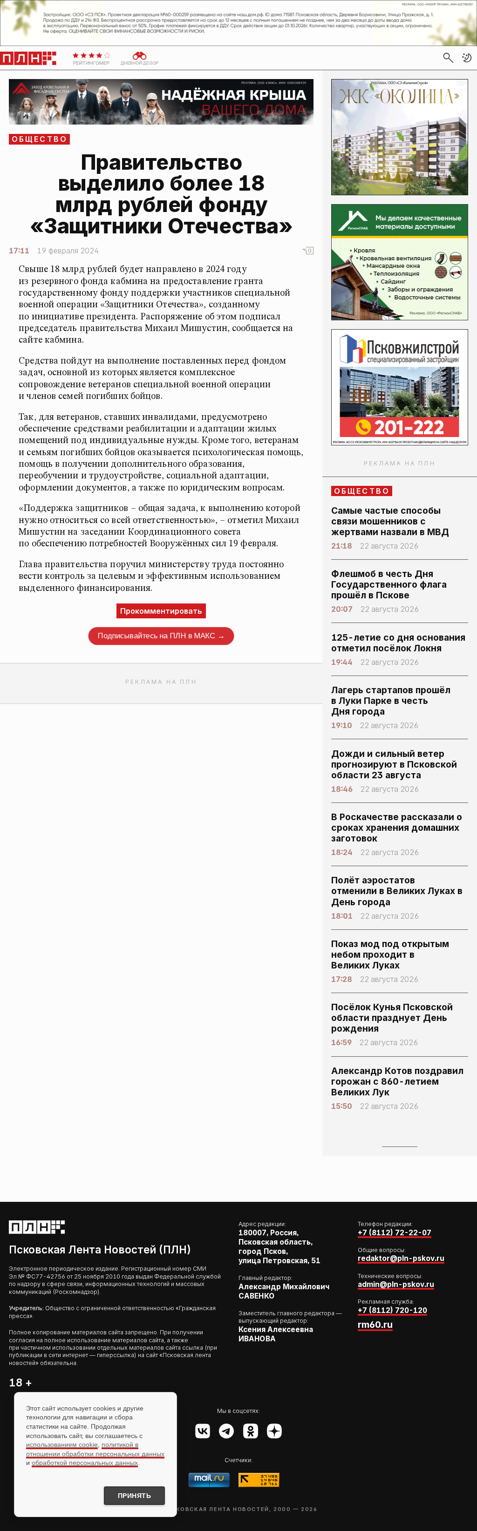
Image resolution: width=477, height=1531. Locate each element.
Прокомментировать (161, 611)
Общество (40, 139)
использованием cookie (62, 1444)
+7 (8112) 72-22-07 (394, 1232)
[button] (467, 58)
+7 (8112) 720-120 (392, 1310)
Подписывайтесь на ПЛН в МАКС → (161, 636)
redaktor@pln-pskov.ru (401, 1258)
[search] (448, 58)
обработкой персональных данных (85, 1462)
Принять (134, 1495)
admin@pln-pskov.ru (396, 1284)
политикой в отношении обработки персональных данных (95, 1449)
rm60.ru (375, 1324)
